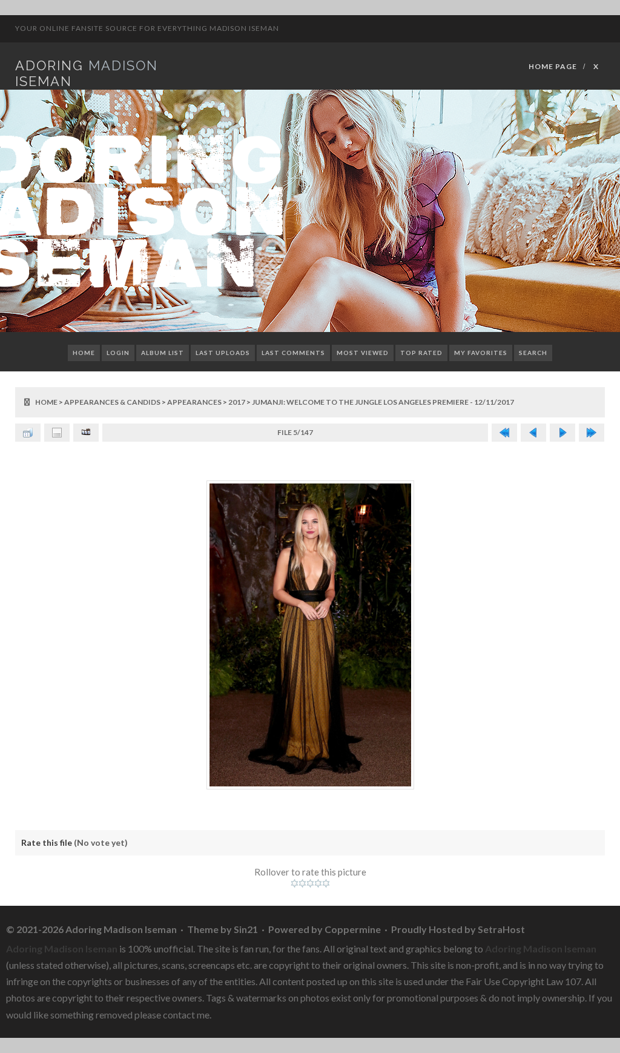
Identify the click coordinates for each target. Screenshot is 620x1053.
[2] (302, 883)
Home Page (553, 66)
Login (118, 352)
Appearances (194, 402)
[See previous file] (533, 432)
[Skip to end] (591, 432)
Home (84, 352)
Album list (162, 352)
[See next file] (562, 432)
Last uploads (223, 352)
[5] (326, 883)
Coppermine (353, 929)
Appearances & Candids (112, 402)
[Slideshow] (86, 432)
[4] (318, 883)
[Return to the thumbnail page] (28, 432)
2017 (236, 402)
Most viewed (363, 352)
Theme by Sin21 (222, 929)
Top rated (421, 352)
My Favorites (480, 352)
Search (533, 352)
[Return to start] (504, 432)
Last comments (293, 352)
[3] (310, 883)
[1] (294, 883)
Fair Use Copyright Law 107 (523, 981)
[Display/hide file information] (57, 432)
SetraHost (501, 929)
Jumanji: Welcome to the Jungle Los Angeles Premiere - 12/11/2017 (383, 402)
